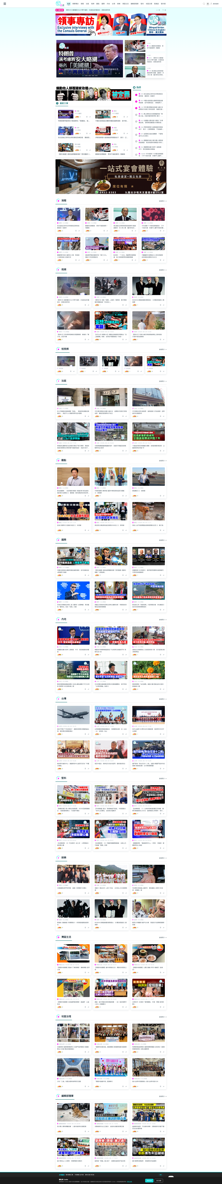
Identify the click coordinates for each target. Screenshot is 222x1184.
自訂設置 (158, 1180)
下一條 (164, 10)
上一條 (158, 10)
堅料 (142, 4)
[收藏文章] (115, 73)
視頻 (92, 4)
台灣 (113, 4)
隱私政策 (129, 1182)
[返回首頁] (60, 4)
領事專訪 (75, 4)
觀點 (97, 4)
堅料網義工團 (69, 1175)
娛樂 (118, 4)
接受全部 (149, 1180)
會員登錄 (216, 4)
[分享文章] (119, 73)
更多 (161, 1175)
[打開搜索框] (204, 3)
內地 (108, 4)
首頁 (68, 4)
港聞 (82, 4)
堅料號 (163, 4)
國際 (103, 4)
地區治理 (149, 4)
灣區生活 (125, 4)
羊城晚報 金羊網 (79, 1175)
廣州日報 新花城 (89, 1175)
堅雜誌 (156, 4)
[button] (62, 73)
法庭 (87, 4)
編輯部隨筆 (134, 4)
